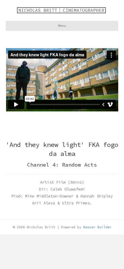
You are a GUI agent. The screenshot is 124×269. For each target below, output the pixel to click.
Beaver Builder (97, 227)
